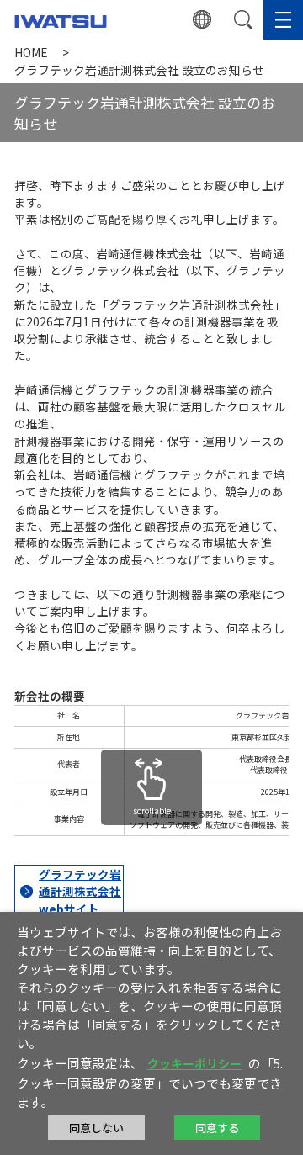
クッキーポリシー (194, 1063)
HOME (31, 52)
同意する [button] (217, 1128)
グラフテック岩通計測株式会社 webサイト (80, 891)
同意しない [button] (96, 1128)
